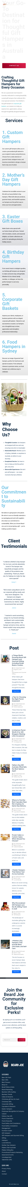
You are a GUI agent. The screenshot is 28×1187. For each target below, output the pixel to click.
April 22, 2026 (17, 810)
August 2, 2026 (18, 740)
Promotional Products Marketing (12, 1152)
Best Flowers (6, 1082)
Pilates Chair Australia (9, 1147)
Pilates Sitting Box (7, 1150)
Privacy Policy (6, 1168)
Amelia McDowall (20, 668)
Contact (4, 1174)
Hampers (5, 1140)
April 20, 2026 (17, 845)
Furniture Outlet (7, 1130)
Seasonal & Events (19, 954)
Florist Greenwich (18, 707)
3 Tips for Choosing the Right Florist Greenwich (19, 699)
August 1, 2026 (17, 775)
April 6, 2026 (17, 913)
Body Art (4, 1084)
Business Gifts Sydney (9, 1092)
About (4, 1171)
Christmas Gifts (6, 1101)
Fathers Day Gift (18, 777)
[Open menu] (24, 4)
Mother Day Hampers (9, 1145)
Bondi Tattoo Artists (8, 1087)
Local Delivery (17, 880)
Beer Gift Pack (6, 1077)
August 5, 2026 (18, 669)
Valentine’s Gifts (7, 1159)
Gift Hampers (17, 914)
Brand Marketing (7, 1089)
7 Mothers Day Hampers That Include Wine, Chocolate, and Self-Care (19, 944)
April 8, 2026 (17, 878)
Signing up (21, 1040)
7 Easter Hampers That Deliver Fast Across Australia (18, 872)
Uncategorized (18, 742)
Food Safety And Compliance (11, 1123)
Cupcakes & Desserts (19, 812)
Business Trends (7, 1094)
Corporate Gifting (7, 1104)
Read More (16, 691)
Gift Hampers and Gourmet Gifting (19, 673)
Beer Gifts (5, 1080)
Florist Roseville (7, 1121)
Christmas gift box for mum (10, 1099)
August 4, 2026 (18, 705)
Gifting (4, 1138)
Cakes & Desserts (18, 846)
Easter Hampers (7, 1109)
